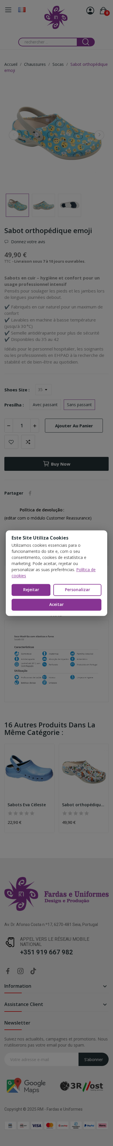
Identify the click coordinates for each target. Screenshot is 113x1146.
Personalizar (77, 590)
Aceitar (56, 604)
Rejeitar (31, 590)
